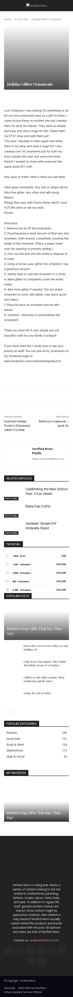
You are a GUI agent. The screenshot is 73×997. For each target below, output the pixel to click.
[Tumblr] (67, 98)
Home (7, 19)
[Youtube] (42, 961)
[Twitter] (30, 98)
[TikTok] (62, 950)
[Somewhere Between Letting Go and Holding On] (12, 650)
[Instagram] (19, 950)
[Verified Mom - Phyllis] (18, 454)
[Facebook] (21, 98)
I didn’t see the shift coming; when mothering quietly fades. (44, 679)
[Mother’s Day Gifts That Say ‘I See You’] (36, 622)
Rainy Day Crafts (38, 506)
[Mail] (40, 950)
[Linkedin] (58, 98)
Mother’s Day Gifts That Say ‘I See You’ (34, 631)
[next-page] (13, 710)
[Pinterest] (39, 98)
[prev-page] (6, 710)
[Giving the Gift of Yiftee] (12, 697)
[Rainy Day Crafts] (14, 511)
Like (63, 555)
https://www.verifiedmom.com (48, 458)
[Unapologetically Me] (36, 5)
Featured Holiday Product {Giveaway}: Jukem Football (17, 426)
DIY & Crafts (21, 19)
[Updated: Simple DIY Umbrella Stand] (14, 528)
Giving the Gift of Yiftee (38, 693)
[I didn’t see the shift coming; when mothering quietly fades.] (12, 681)
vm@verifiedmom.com (44, 940)
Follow (61, 564)
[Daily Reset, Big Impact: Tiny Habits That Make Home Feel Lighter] (12, 665)
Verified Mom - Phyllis (43, 451)
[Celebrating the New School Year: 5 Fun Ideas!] (14, 493)
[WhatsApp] (49, 98)
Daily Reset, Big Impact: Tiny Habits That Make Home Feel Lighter (45, 663)
